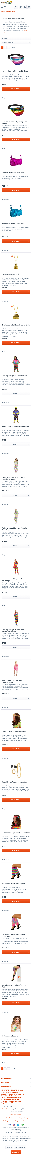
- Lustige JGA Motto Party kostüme (11, 1097)
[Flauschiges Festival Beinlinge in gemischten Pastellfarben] (16, 922)
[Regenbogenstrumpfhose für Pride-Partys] (16, 973)
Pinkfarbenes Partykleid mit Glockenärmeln (12, 681)
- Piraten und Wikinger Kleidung (10, 1092)
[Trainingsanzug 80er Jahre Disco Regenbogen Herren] (16, 618)
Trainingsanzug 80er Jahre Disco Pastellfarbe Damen (13, 478)
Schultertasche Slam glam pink (13, 173)
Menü (6, 7)
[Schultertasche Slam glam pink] (16, 161)
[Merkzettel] (20, 7)
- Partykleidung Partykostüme (9, 1089)
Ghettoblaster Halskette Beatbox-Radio (16, 325)
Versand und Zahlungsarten (9, 1118)
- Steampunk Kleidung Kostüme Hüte (11, 1091)
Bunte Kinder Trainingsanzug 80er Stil (15, 427)
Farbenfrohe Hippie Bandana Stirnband (16, 833)
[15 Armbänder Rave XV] (16, 1024)
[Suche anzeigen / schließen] (16, 7)
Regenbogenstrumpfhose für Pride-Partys (14, 986)
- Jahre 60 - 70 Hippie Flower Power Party (12, 1094)
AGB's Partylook (6, 1121)
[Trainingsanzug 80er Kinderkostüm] (16, 364)
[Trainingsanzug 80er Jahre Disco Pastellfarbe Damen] (16, 465)
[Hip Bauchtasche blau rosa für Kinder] (16, 59)
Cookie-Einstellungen (15, 1114)
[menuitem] (4, 7)
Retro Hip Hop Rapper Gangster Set (14, 782)
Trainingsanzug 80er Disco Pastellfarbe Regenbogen (15, 529)
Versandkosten (6, 1109)
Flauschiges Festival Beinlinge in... (14, 884)
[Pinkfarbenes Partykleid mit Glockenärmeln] (16, 668)
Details (15, 393)
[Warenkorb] (29, 7)
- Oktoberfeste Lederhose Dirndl (10, 1099)
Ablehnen (9, 1147)
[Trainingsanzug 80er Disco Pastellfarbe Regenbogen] (16, 516)
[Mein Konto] (25, 7)
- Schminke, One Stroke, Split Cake (10, 1101)
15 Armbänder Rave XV (10, 1036)
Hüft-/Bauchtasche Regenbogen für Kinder (14, 123)
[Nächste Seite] (5, 47)
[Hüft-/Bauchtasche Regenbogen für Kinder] (16, 110)
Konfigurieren (16, 1152)
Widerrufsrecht (26, 1121)
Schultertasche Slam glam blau (13, 223)
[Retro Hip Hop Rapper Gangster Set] (16, 770)
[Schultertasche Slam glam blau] (16, 211)
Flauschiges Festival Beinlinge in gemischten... (13, 935)
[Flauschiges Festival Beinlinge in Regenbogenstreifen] (16, 872)
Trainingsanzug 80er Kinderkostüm (14, 376)
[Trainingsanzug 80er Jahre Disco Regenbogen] (16, 567)
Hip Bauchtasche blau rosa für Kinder (15, 71)
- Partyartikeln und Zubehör (8, 1103)
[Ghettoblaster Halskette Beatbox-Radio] (16, 313)
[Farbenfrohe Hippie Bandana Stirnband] (16, 821)
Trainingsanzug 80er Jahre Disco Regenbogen (13, 580)
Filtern (6, 38)
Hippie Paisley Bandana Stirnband (14, 731)
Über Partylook (16, 1121)
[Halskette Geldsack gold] (16, 262)
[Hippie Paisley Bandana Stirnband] (16, 719)
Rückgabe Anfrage (23, 1118)
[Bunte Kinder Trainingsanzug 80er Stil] (16, 415)
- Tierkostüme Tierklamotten (9, 1096)
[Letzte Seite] (8, 47)
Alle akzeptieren (20, 1147)
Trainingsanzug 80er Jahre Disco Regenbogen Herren (13, 630)
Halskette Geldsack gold (10, 274)
